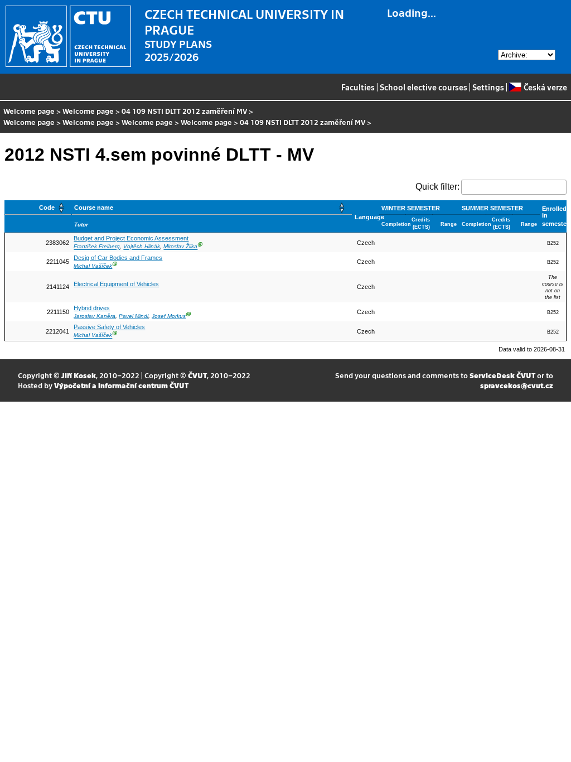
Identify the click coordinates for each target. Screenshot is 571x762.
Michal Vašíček (93, 266)
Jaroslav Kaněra (94, 316)
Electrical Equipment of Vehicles (116, 284)
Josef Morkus (169, 316)
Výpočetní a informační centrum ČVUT (121, 385)
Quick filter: (437, 186)
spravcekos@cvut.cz (516, 385)
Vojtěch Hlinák (141, 247)
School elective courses (423, 87)
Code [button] (47, 207)
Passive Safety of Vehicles (109, 327)
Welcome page (29, 111)
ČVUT (197, 375)
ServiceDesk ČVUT (502, 375)
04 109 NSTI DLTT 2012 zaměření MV (184, 111)
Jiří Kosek (78, 375)
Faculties (358, 87)
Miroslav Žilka (180, 247)
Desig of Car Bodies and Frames (118, 257)
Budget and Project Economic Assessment (131, 238)
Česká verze (545, 87)
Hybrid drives (92, 308)
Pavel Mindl (133, 316)
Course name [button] (93, 207)
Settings (488, 87)
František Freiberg (97, 247)
